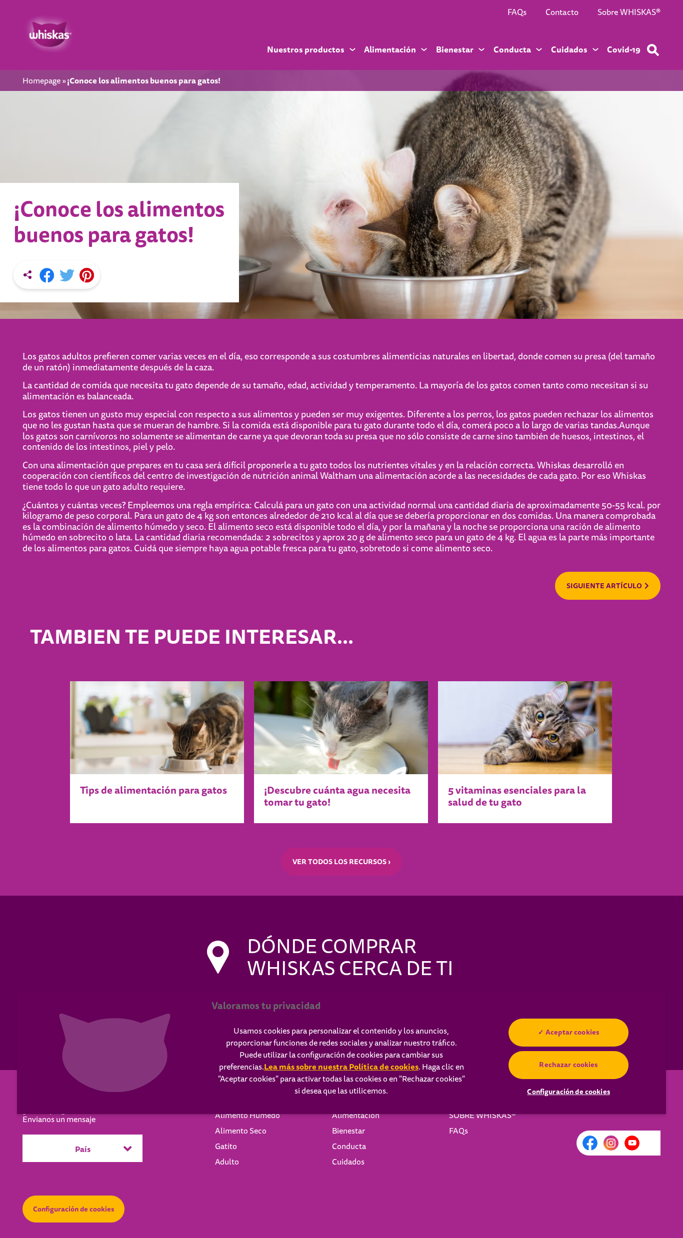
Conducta (349, 1146)
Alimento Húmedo (247, 1115)
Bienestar (348, 1131)
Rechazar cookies (569, 1065)
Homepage (41, 81)
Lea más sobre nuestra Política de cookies (341, 1067)
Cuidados (348, 1162)
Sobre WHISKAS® (629, 12)
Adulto (227, 1162)
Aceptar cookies (572, 1032)
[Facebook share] (47, 276)
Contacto (562, 12)
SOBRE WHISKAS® (482, 1115)
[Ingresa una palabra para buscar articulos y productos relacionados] (653, 50)
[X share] (67, 276)
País (82, 1149)
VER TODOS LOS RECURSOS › (341, 862)
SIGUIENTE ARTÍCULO (604, 586)
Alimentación (356, 1115)
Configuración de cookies (73, 1209)
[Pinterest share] (87, 276)
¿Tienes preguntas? (59, 1115)
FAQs (517, 12)
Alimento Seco (240, 1131)
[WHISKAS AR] (48, 34)
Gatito (226, 1146)
